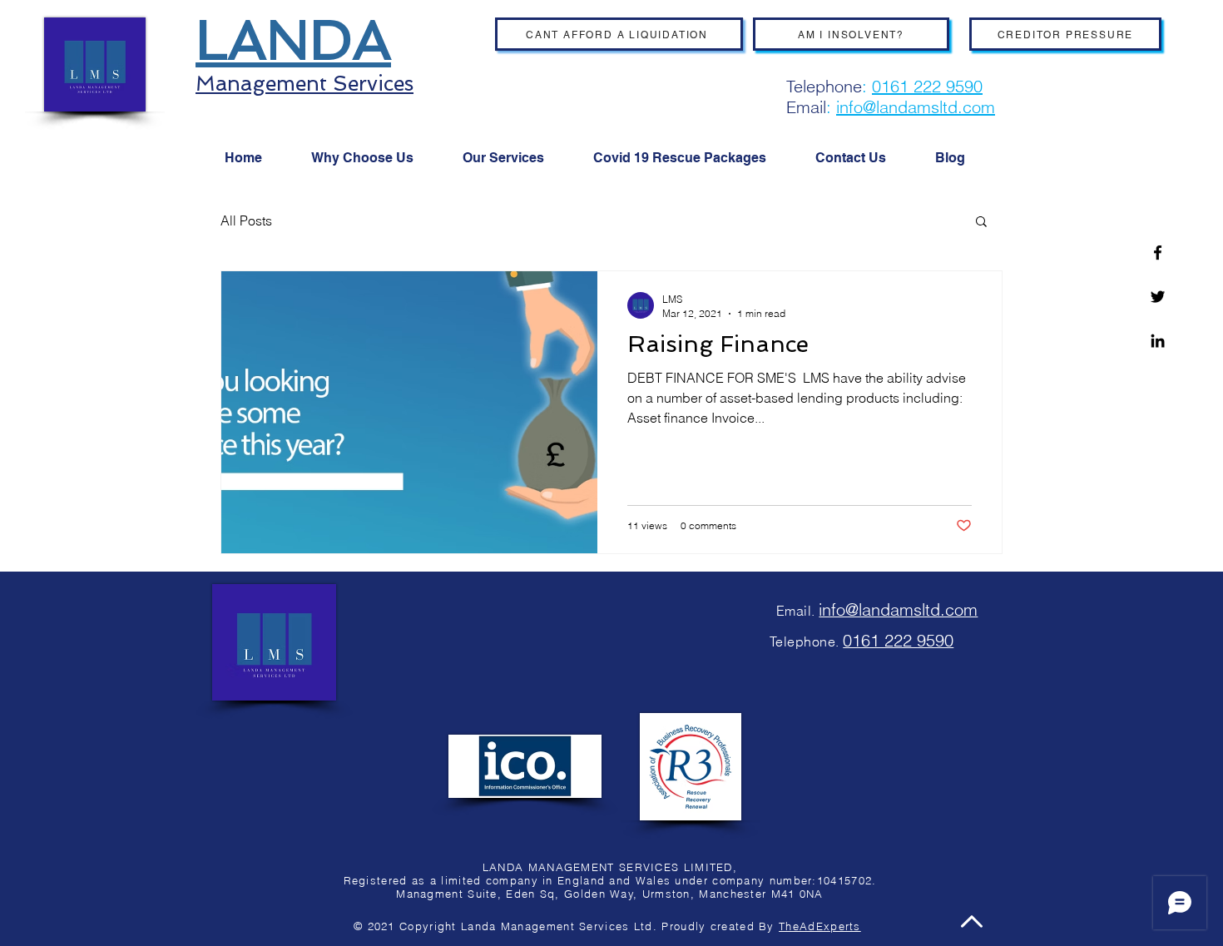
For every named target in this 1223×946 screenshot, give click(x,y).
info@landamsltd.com (915, 107)
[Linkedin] (1157, 340)
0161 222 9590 (927, 86)
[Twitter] (1157, 296)
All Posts (246, 220)
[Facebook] (1157, 252)
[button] (981, 222)
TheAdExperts (820, 926)
